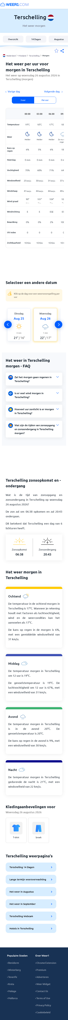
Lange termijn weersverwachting (27, 879)
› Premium (40, 969)
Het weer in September (22, 903)
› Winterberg (14, 969)
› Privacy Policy (43, 1005)
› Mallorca (12, 998)
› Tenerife (12, 976)
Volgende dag (52, 91)
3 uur (23, 100)
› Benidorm (13, 962)
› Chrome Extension (45, 962)
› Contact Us (41, 991)
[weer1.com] (14, 4)
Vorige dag (14, 91)
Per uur (45, 100)
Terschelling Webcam (21, 916)
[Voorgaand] (8, 324)
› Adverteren (42, 976)
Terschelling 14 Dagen (21, 867)
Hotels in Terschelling (21, 928)
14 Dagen (36, 39)
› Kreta (10, 983)
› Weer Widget (42, 983)
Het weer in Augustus (21, 891)
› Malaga (11, 991)
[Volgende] (58, 324)
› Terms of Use (42, 998)
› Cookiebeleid (42, 1012)
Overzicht (13, 39)
